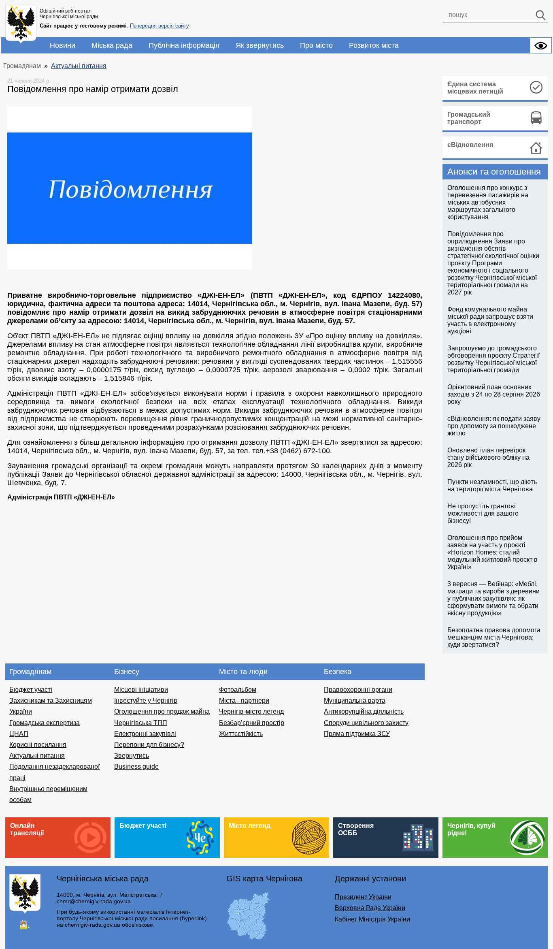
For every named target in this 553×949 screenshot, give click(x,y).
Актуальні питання (78, 65)
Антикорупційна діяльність (364, 711)
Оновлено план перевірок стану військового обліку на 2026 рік (488, 457)
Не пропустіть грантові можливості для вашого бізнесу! (483, 513)
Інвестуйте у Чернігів (145, 700)
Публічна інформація (184, 45)
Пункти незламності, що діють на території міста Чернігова (492, 485)
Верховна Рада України (370, 907)
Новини (62, 45)
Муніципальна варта (354, 700)
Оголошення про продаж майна (162, 711)
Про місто (316, 45)
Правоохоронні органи (358, 689)
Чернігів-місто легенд (251, 711)
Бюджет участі (30, 689)
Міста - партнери (244, 700)
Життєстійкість (241, 733)
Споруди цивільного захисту (366, 722)
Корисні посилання (37, 744)
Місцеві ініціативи (141, 689)
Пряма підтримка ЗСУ (357, 733)
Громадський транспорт (468, 118)
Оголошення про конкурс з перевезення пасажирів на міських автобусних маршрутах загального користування (487, 202)
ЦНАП (18, 733)
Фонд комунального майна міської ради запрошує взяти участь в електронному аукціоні (490, 320)
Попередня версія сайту (159, 26)
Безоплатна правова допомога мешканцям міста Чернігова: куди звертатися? (493, 637)
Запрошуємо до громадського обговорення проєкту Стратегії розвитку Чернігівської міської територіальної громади (493, 359)
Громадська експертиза (44, 722)
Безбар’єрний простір (251, 722)
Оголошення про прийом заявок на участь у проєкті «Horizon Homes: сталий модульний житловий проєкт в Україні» (492, 552)
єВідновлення (470, 144)
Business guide (136, 766)
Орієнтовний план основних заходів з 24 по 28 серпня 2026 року (493, 394)
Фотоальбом (237, 689)
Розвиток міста (374, 45)
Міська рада (111, 45)
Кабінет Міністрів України (372, 919)
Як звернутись (260, 45)
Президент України (363, 897)
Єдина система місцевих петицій (475, 88)
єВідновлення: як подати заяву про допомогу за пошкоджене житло (493, 426)
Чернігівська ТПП (140, 722)
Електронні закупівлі (145, 733)
